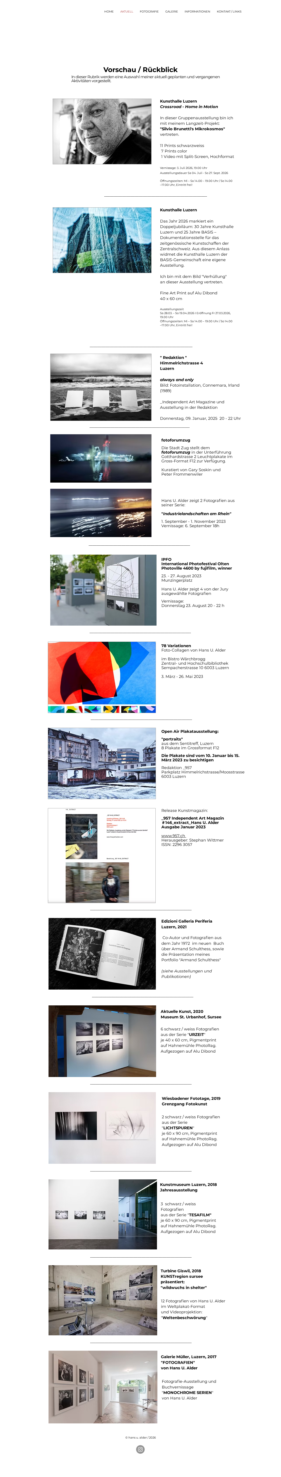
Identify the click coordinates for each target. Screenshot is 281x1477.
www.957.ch (173, 835)
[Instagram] (140, 1449)
